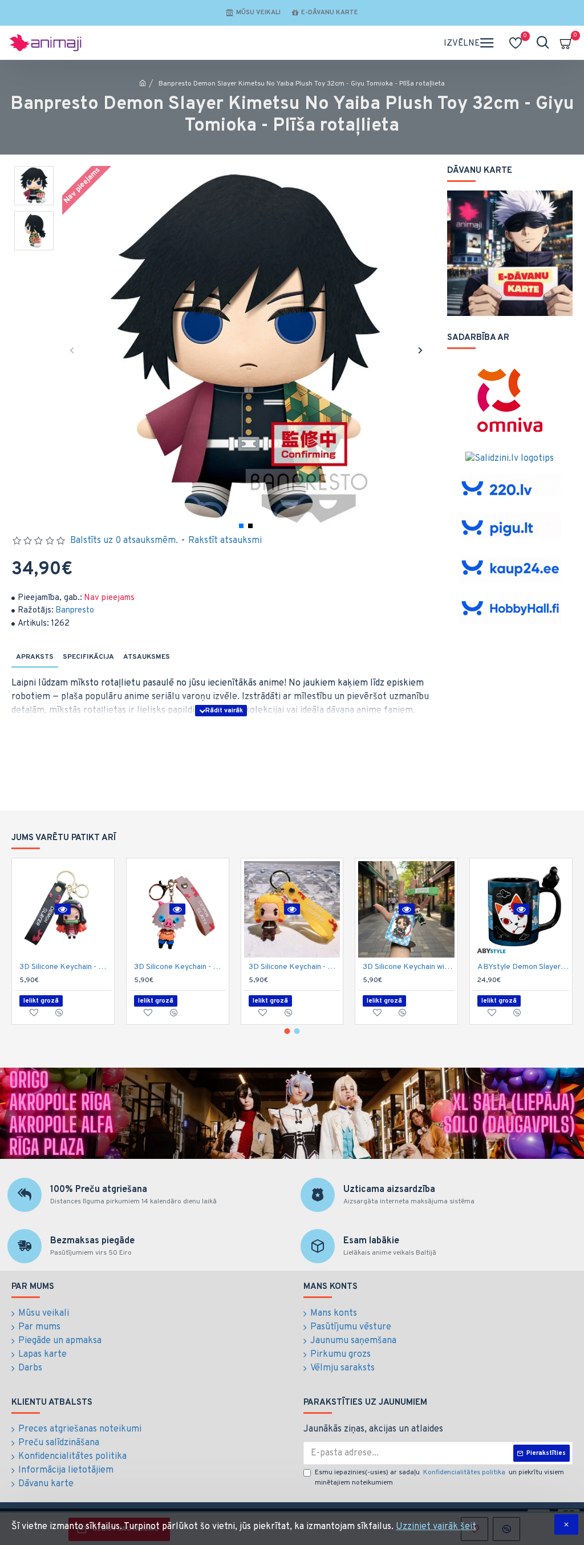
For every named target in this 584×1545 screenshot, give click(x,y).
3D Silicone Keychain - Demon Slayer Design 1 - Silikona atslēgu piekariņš (65, 967)
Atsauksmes (146, 657)
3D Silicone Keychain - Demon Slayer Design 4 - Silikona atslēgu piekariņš (294, 967)
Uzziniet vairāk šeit (436, 1526)
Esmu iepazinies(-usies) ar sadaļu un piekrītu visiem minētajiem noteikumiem (439, 1477)
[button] (72, 350)
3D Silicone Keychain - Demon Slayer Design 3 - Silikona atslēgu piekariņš (180, 967)
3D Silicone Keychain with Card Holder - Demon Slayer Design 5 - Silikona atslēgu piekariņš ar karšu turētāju (409, 967)
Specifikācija (88, 657)
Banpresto (74, 610)
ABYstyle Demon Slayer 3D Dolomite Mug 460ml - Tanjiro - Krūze (523, 967)
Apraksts (35, 657)
